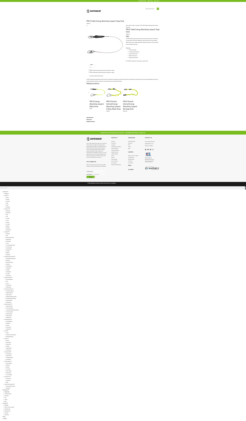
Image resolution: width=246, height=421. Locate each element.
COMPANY (130, 5)
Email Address (89, 174)
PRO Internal (8, 239)
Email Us (142, 132)
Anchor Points (9, 355)
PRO (141, 25)
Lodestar (8, 264)
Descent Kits (8, 342)
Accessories (114, 162)
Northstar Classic (9, 262)
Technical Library (131, 141)
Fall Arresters (8, 285)
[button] (87, 25)
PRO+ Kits (8, 365)
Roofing (7, 199)
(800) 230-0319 (133, 132)
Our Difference (131, 157)
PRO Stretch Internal (10, 237)
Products (133, 25)
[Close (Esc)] (244, 1)
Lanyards (137, 25)
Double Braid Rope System (11, 296)
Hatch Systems (9, 315)
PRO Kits (7, 367)
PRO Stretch (8, 241)
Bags (7, 382)
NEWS (140, 5)
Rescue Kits (8, 344)
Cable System (9, 294)
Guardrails (8, 388)
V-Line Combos (9, 374)
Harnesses (113, 143)
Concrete (8, 201)
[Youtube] (148, 149)
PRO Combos (8, 372)
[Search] (158, 9)
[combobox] (151, 9)
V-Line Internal (9, 247)
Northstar (8, 260)
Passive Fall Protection (116, 164)
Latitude (7, 269)
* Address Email (89, 171)
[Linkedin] (145, 149)
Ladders (7, 346)
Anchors (113, 141)
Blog (130, 25)
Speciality (8, 254)
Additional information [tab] (98, 75)
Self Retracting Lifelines (116, 146)
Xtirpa (112, 155)
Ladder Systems (114, 152)
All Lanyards (139, 61)
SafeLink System (9, 292)
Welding (7, 226)
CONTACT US (148, 137)
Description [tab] (92, 75)
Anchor (6, 195)
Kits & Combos (114, 161)
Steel (7, 203)
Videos (129, 146)
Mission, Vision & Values (133, 155)
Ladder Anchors (9, 313)
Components (8, 287)
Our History (130, 162)
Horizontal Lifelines (115, 150)
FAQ (129, 144)
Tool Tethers (8, 359)
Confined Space (114, 153)
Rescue (113, 157)
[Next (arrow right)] (244, 210)
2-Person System (9, 308)
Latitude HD (8, 271)
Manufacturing (131, 159)
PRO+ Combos (9, 370)
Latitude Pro (8, 268)
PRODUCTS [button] (107, 5)
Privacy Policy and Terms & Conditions (106, 183)
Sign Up (90, 176)
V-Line (7, 220)
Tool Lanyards (114, 159)
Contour (7, 222)
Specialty (8, 207)
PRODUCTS (5, 191)
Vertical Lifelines (114, 148)
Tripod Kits (8, 323)
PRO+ (7, 214)
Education (130, 143)
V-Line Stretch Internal (10, 245)
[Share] (241, 1)
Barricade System (9, 336)
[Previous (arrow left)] (2, 210)
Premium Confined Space (11, 334)
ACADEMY (122, 12)
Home (127, 25)
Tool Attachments (9, 357)
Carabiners (8, 380)
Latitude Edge (9, 266)
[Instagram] (153, 149)
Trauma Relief (9, 348)
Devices (7, 325)
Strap (7, 205)
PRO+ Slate (8, 212)
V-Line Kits (8, 369)
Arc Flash (8, 224)
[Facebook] (150, 149)
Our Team (130, 161)
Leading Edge (9, 248)
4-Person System (9, 311)
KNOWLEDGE (5, 390)
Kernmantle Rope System (11, 298)
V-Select (7, 218)
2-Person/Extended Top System (12, 310)
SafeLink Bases (9, 300)
